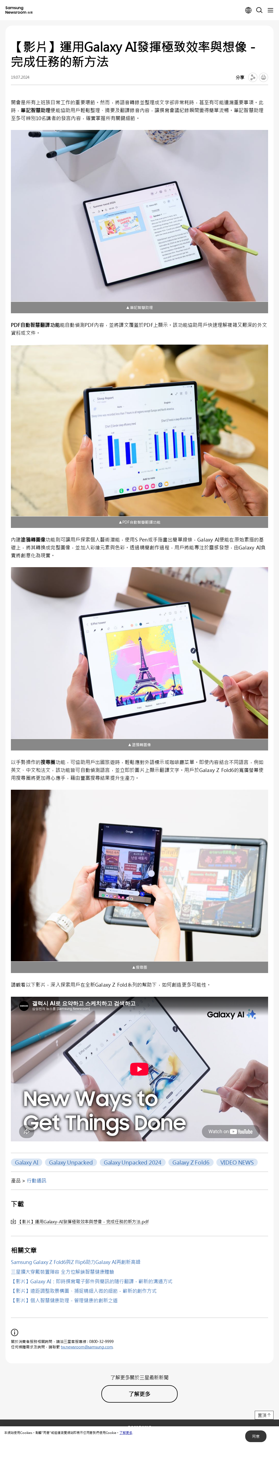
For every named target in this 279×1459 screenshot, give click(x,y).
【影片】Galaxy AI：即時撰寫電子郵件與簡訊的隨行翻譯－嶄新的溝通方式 (91, 1281)
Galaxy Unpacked (71, 1162)
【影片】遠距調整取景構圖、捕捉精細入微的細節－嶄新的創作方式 (84, 1291)
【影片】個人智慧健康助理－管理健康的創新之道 (64, 1300)
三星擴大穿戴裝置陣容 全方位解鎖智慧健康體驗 (62, 1272)
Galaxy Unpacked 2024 (133, 1162)
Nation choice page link (248, 10)
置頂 (262, 1415)
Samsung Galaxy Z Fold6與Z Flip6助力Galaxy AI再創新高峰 (76, 1262)
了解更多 (125, 1432)
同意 (256, 1436)
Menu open (270, 10)
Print (263, 77)
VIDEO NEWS (237, 1162)
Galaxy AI (26, 1162)
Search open (259, 10)
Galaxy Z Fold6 (190, 1162)
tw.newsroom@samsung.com (87, 1346)
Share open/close (252, 77)
